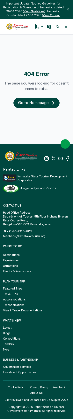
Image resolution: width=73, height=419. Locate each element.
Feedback (59, 387)
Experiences (11, 260)
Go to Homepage (33, 102)
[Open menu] (66, 26)
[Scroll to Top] (65, 144)
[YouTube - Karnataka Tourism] (60, 158)
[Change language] (49, 26)
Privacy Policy (39, 387)
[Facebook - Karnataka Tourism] (67, 158)
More (6, 349)
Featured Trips (12, 288)
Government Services (17, 367)
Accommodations (14, 299)
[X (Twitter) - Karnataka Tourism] (53, 158)
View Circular (51, 15)
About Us (36, 393)
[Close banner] (68, 9)
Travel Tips (10, 294)
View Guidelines (34, 11)
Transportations (14, 305)
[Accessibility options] (39, 27)
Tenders (8, 344)
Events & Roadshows (17, 271)
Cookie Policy (16, 387)
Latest (7, 327)
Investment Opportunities (19, 372)
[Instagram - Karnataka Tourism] (46, 158)
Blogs (7, 333)
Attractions (10, 266)
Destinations (11, 255)
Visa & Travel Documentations (23, 310)
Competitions (12, 338)
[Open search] (57, 26)
